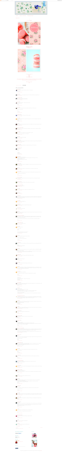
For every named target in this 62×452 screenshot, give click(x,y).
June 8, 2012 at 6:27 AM (19, 105)
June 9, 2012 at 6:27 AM (19, 308)
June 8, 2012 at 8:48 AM (19, 142)
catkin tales (18, 207)
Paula (17, 306)
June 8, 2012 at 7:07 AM (19, 121)
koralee (19, 440)
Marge (18, 300)
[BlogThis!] (23, 85)
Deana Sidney (18, 365)
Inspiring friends (30, 15)
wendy (18, 248)
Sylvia (17, 211)
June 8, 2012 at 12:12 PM (19, 186)
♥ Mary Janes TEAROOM (19, 360)
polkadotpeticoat (18, 114)
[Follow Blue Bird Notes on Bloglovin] (18, 433)
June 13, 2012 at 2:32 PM (19, 421)
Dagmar (18, 136)
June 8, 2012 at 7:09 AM (19, 125)
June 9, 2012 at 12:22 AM (19, 280)
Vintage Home (18, 144)
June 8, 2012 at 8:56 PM (19, 264)
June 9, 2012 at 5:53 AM (19, 304)
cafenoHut (18, 89)
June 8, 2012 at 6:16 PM (19, 240)
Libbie (18, 266)
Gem (17, 123)
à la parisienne (18, 320)
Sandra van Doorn (19, 177)
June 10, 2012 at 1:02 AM (19, 358)
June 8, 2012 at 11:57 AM (19, 179)
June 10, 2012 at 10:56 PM (19, 383)
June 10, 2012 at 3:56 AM (19, 367)
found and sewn (18, 181)
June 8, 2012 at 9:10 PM (19, 269)
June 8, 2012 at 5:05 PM (19, 224)
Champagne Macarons (19, 342)
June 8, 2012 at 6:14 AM (19, 95)
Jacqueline (18, 242)
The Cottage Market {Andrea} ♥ (20, 295)
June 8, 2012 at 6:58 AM (19, 112)
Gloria (17, 235)
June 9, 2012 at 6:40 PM (19, 346)
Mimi (17, 378)
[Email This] (22, 85)
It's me (18, 188)
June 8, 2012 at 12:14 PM (19, 190)
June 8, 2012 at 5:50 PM (19, 233)
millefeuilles (18, 385)
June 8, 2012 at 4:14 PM (19, 220)
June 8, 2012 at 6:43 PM (19, 246)
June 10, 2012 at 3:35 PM (19, 376)
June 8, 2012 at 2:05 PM (19, 209)
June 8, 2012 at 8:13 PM (19, 252)
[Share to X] (24, 85)
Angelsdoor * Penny (19, 369)
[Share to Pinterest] (25, 85)
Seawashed (18, 195)
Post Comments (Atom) (20, 428)
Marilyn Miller (18, 163)
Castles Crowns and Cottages (20, 215)
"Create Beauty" (18, 310)
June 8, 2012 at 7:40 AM (19, 134)
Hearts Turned (18, 171)
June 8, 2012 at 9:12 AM (19, 154)
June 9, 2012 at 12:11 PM (19, 318)
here (29, 77)
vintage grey (18, 254)
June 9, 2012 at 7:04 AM (19, 313)
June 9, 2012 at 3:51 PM (19, 340)
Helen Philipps (18, 282)
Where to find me (22, 15)
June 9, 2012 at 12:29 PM (19, 326)
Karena (18, 348)
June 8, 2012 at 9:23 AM (19, 165)
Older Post (41, 427)
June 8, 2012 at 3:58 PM (19, 213)
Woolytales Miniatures (19, 222)
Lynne (18, 192)
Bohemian (18, 131)
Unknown (18, 200)
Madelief (18, 107)
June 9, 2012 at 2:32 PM (19, 332)
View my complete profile (20, 441)
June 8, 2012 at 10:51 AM (19, 175)
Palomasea (18, 156)
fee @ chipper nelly (19, 97)
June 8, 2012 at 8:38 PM (19, 260)
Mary (17, 423)
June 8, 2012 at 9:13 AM (19, 161)
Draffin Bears (18, 334)
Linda (17, 167)
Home (17, 15)
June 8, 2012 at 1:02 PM (19, 202)
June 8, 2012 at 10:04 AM (19, 169)
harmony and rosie (19, 315)
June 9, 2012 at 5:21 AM (19, 298)
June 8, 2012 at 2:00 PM (19, 205)
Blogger (41, 450)
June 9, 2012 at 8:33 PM (19, 353)
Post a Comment (18, 426)
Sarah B (18, 262)
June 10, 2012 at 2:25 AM (19, 363)
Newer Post (17, 427)
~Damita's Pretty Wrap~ (19, 127)
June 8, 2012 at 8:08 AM (19, 138)
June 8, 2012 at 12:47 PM (19, 198)
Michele (18, 226)
